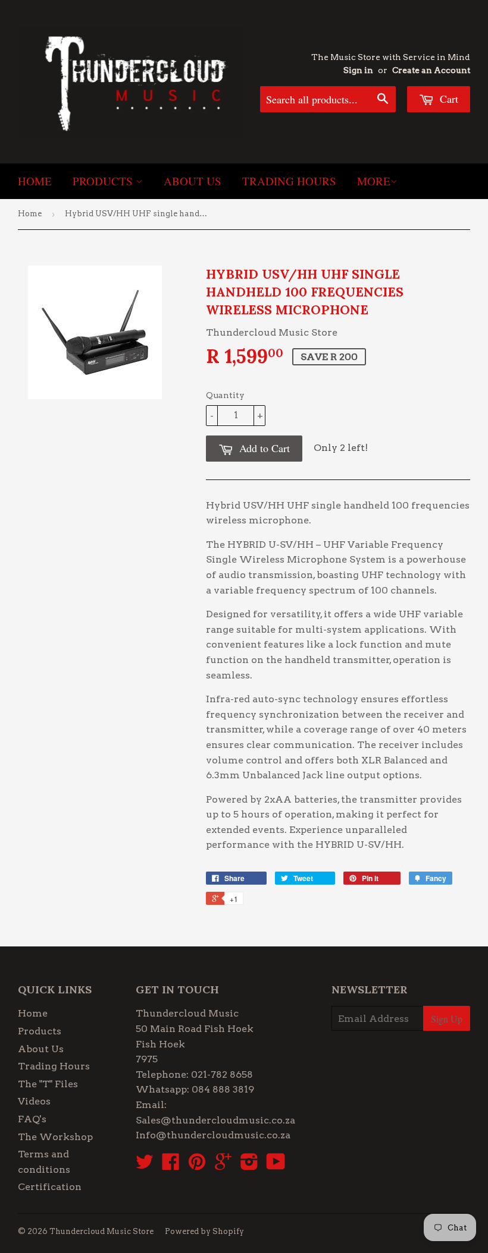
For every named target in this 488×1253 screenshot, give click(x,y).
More (373, 180)
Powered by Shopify (204, 1231)
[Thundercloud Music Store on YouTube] (276, 1165)
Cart (447, 98)
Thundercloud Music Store (101, 1231)
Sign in (358, 70)
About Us (192, 180)
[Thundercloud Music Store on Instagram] (249, 1165)
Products (104, 180)
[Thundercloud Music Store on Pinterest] (197, 1165)
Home (35, 180)
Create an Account (431, 70)
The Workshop (55, 1136)
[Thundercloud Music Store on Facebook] (171, 1165)
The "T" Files (48, 1084)
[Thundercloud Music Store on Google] (223, 1165)
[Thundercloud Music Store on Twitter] (145, 1165)
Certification (50, 1186)
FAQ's (32, 1119)
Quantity (225, 395)
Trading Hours (289, 180)
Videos (34, 1101)
